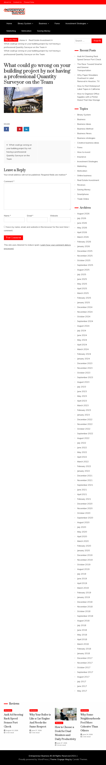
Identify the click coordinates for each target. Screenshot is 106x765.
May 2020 (82, 531)
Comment (9, 181)
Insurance (81, 156)
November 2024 (85, 311)
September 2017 (85, 672)
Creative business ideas (88, 142)
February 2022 (84, 466)
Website (54, 215)
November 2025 (85, 255)
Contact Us (17, 2)
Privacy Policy (29, 2)
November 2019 (85, 559)
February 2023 (84, 410)
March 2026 (83, 237)
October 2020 (83, 513)
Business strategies (86, 138)
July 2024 (81, 330)
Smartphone (83, 194)
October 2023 (83, 372)
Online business (84, 175)
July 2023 (81, 386)
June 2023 (82, 391)
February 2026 (84, 241)
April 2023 (82, 400)
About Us (7, 2)
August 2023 (83, 382)
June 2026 (82, 223)
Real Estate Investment (88, 180)
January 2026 (83, 246)
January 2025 (83, 302)
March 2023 (83, 405)
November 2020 (85, 508)
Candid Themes (80, 759)
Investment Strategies (76, 23)
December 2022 (84, 419)
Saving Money (43, 31)
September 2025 (85, 265)
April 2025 (82, 288)
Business (43, 23)
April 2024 (82, 344)
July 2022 (81, 443)
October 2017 (83, 667)
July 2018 (81, 625)
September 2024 (85, 321)
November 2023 (85, 368)
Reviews (81, 185)
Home (9, 23)
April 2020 (82, 536)
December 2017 (84, 658)
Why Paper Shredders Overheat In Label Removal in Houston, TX (88, 78)
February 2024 (84, 354)
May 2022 (82, 452)
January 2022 (83, 471)
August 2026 (83, 213)
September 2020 (85, 517)
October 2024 (83, 316)
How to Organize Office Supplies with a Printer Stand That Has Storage (88, 96)
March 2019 (83, 588)
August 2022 (83, 438)
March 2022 (83, 461)
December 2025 (84, 251)
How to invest (83, 152)
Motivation (26, 31)
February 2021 (84, 499)
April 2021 (82, 494)
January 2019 (83, 597)
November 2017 (85, 662)
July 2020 (81, 527)
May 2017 (82, 690)
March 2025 (83, 293)
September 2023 (85, 377)
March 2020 (83, 541)
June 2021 (82, 489)
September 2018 (85, 616)
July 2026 (81, 218)
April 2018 (82, 639)
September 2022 (85, 433)
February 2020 (84, 545)
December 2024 (84, 307)
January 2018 (83, 653)
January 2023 (83, 414)
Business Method (85, 128)
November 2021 (85, 480)
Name (7, 215)
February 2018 (84, 648)
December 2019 (84, 555)
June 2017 (82, 686)
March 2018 (83, 644)
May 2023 (82, 396)
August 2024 (83, 326)
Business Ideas (84, 124)
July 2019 (81, 574)
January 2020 (83, 550)
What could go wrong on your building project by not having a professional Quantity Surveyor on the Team (19, 151)
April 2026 (82, 232)
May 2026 (82, 227)
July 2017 (81, 681)
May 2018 (82, 634)
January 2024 (83, 358)
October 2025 (83, 260)
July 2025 (81, 274)
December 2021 (84, 475)
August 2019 (83, 569)
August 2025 (83, 269)
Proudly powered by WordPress (34, 759)
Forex (57, 23)
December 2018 (84, 602)
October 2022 (83, 428)
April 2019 (82, 583)
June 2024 (82, 335)
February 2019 (84, 592)
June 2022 (82, 447)
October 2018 (83, 611)
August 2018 (83, 620)
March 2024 (83, 349)
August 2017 (83, 676)
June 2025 (82, 279)
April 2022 (82, 457)
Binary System (24, 23)
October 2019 (83, 564)
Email (30, 215)
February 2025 (84, 297)
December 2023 (84, 363)
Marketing (11, 31)
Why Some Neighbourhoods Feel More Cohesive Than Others (90, 722)
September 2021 (85, 485)
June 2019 (82, 578)
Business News (84, 133)
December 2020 (84, 503)
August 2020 (83, 522)
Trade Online (83, 199)
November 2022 (85, 424)
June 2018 (82, 630)
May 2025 (82, 283)
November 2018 (85, 606)
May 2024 (82, 340)
